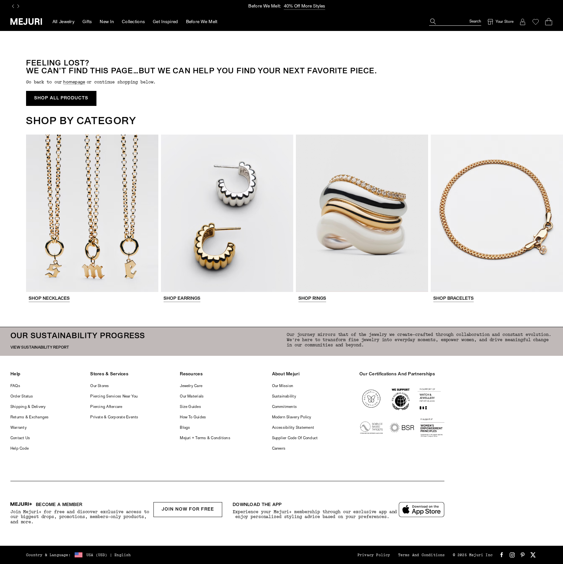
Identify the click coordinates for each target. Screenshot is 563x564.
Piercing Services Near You (113, 396)
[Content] (92, 213)
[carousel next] (18, 6)
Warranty (18, 427)
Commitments (284, 407)
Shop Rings (312, 298)
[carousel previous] (13, 6)
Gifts (87, 22)
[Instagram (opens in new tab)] (512, 555)
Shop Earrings (182, 298)
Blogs (185, 427)
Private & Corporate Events (114, 417)
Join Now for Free (188, 509)
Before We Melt (202, 22)
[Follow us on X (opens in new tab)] (533, 555)
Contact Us (20, 438)
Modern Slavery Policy (291, 417)
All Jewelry (63, 22)
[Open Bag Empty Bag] (549, 22)
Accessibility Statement (293, 427)
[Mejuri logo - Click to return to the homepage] (26, 21)
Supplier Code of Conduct (295, 438)
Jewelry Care (191, 386)
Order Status (21, 396)
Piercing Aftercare (106, 407)
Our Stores (99, 386)
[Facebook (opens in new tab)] (502, 555)
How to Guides (193, 417)
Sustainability (284, 396)
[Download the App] (421, 509)
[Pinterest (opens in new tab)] (523, 555)
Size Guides (190, 407)
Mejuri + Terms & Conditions (205, 438)
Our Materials (192, 396)
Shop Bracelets (453, 298)
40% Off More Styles (304, 6)
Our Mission (283, 386)
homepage (74, 82)
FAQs (15, 386)
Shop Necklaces (49, 298)
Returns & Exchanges (29, 417)
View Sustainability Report (39, 347)
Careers (279, 448)
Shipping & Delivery (28, 407)
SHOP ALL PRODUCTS (61, 98)
